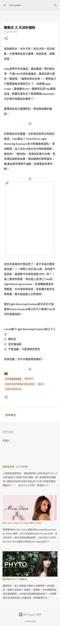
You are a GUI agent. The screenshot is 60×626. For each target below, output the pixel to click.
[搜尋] (55, 5)
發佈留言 (10, 414)
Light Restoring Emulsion (19, 384)
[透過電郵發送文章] (6, 375)
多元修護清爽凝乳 (13, 379)
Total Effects (13, 389)
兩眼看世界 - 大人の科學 (15, 466)
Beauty (29, 379)
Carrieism (15, 5)
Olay (40, 384)
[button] (6, 38)
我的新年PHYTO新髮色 (14, 579)
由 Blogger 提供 (32, 614)
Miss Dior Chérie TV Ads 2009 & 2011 (22, 522)
